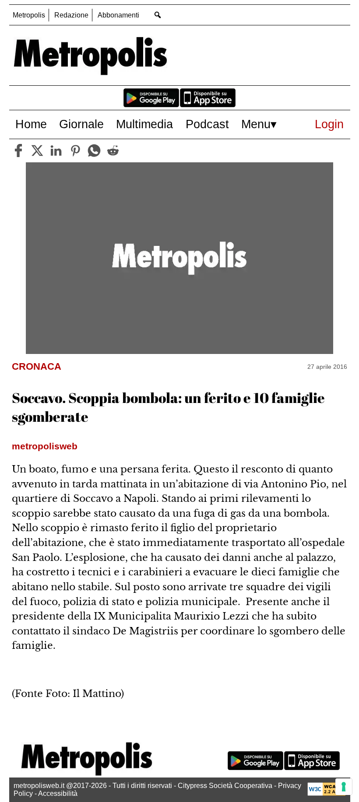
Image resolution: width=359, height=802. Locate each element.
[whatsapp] (94, 150)
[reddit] (113, 150)
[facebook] (18, 150)
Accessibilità (57, 793)
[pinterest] (75, 150)
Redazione (71, 15)
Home (31, 124)
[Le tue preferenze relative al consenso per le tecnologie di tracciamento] (343, 786)
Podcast (207, 124)
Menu (256, 124)
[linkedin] (56, 150)
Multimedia (144, 124)
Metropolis (29, 15)
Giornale (81, 124)
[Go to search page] (157, 14)
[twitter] (37, 150)
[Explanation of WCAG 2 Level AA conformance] (326, 793)
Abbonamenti (118, 15)
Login (329, 124)
